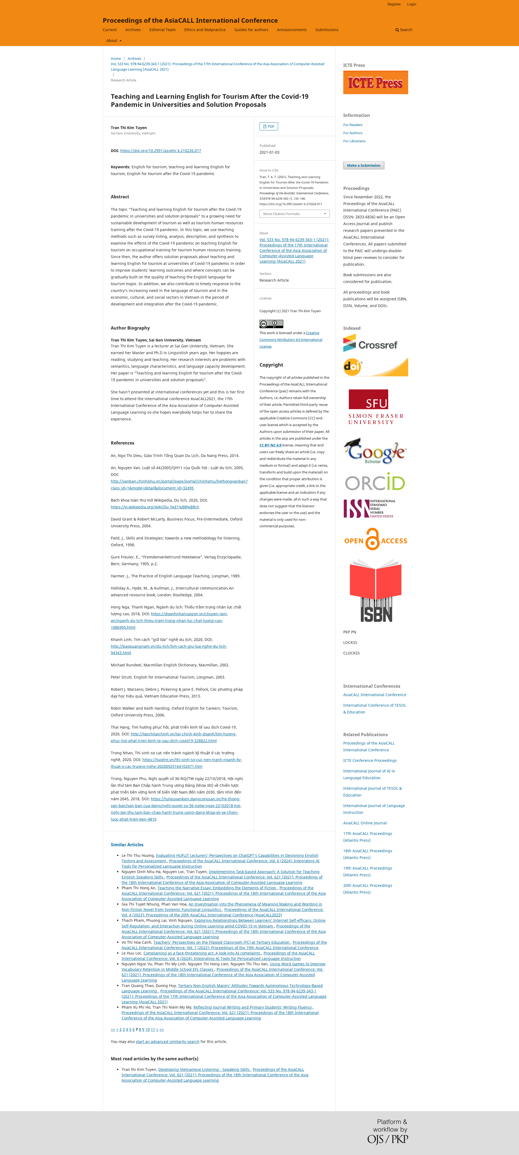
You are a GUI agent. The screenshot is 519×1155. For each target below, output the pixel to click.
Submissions (326, 29)
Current (110, 29)
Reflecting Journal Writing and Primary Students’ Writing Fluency (253, 1007)
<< (113, 1029)
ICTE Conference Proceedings (370, 760)
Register (394, 4)
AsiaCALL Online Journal (365, 822)
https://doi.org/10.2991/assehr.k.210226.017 (160, 150)
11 (153, 1029)
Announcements (292, 29)
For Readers (352, 124)
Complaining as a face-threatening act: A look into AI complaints (202, 953)
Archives (133, 29)
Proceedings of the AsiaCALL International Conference (190, 20)
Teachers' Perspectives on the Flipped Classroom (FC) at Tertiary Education (222, 942)
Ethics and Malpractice (205, 29)
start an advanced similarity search (167, 1041)
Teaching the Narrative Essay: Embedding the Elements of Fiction (217, 887)
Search (405, 29)
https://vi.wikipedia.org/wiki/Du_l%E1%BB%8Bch (155, 506)
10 (147, 1029)
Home (116, 58)
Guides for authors (251, 29)
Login (411, 4)
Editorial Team (162, 29)
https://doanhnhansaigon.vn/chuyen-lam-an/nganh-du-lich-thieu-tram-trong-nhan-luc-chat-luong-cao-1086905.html (169, 620)
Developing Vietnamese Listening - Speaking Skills (204, 1069)
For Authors (352, 132)
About (112, 40)
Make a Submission (364, 165)
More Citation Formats (281, 213)
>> (161, 1029)
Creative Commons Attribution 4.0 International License (291, 339)
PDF (270, 126)
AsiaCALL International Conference (374, 694)
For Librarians (354, 141)
